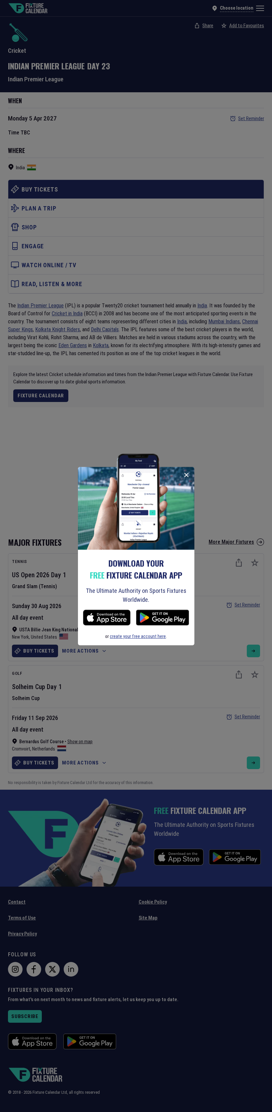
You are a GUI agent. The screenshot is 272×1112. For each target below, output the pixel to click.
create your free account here (138, 636)
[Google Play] (162, 618)
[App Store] (107, 618)
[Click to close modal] (186, 475)
